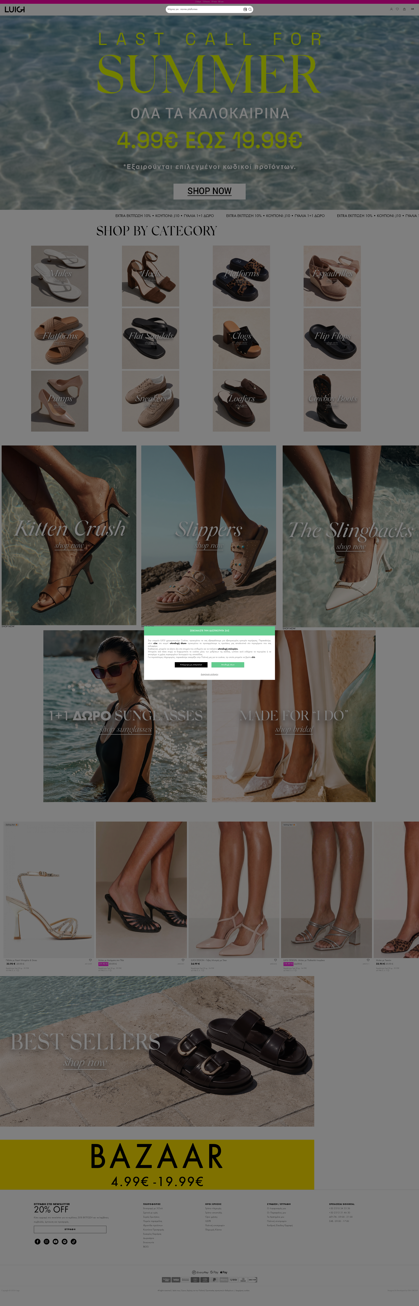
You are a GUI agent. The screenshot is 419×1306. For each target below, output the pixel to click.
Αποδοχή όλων (228, 665)
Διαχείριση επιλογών (209, 674)
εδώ (253, 657)
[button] (250, 9)
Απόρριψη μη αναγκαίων (191, 665)
